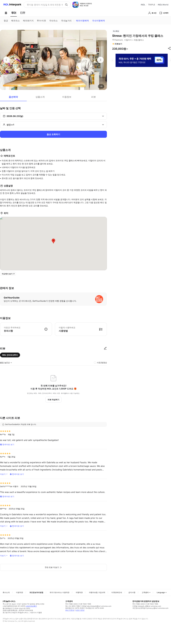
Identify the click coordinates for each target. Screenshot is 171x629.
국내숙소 (53, 20)
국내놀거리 (66, 20)
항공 (6, 20)
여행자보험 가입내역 (97, 592)
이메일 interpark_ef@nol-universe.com (146, 606)
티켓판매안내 (117, 592)
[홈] (6, 12)
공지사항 (131, 592)
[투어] (13, 12)
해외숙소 (15, 20)
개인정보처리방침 (36, 592)
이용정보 (66, 97)
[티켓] (22, 12)
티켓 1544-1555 (85, 604)
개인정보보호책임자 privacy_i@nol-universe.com (150, 608)
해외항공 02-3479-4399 (74, 608)
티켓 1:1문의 (80, 610)
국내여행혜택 (98, 20)
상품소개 (40, 97)
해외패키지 (28, 20)
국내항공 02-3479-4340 (94, 608)
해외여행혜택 (82, 20)
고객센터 (145, 592)
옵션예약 (13, 97)
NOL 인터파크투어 (10, 355)
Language (161, 592)
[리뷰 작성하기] (105, 348)
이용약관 (19, 592)
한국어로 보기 (8, 444)
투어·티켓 (41, 20)
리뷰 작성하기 (53, 399)
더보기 (3, 474)
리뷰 (93, 97)
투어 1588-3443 (71, 604)
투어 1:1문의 (69, 610)
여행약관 (79, 592)
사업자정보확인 (31, 606)
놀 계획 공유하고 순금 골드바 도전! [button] (44, 4)
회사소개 (6, 592)
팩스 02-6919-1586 (72, 606)
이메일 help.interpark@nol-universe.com (96, 606)
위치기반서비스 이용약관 (59, 592)
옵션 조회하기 (53, 134)
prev (112, 60)
